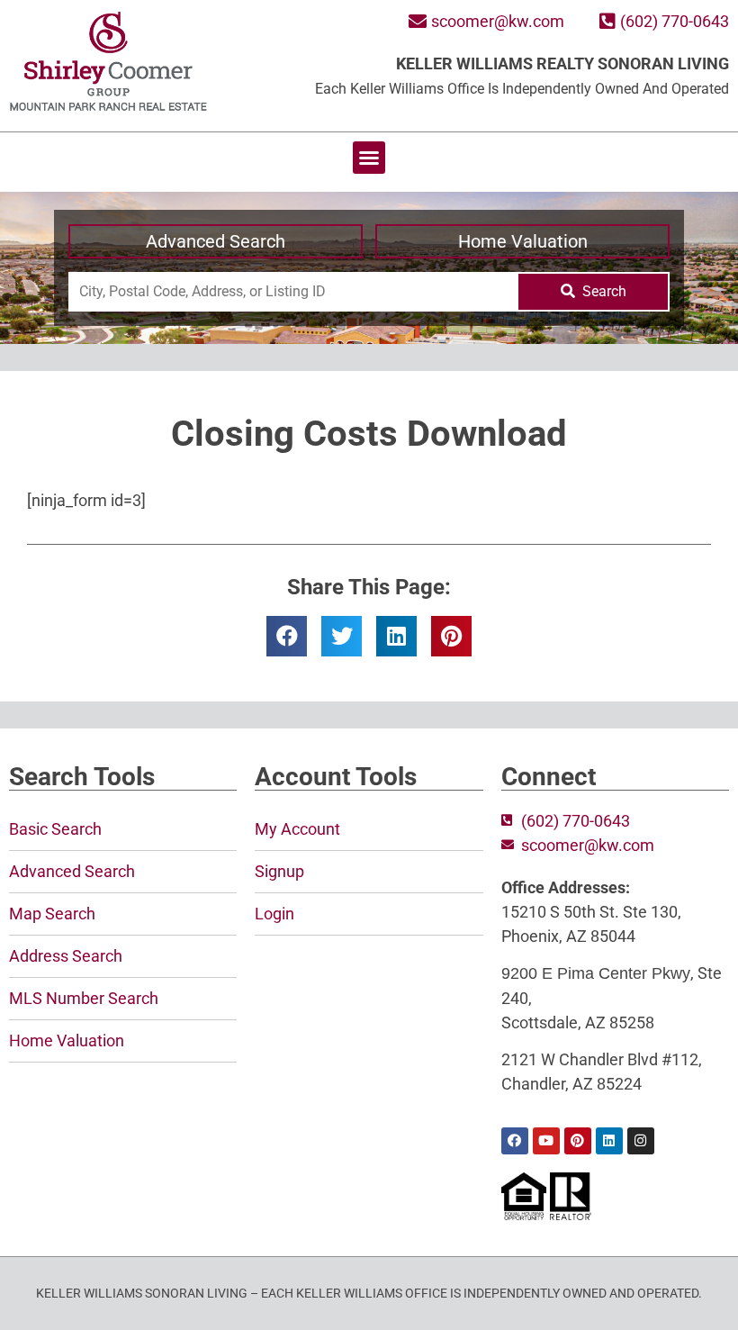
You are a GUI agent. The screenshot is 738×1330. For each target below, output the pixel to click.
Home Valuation (523, 241)
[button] (369, 157)
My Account (297, 828)
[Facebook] (514, 1140)
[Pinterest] (577, 1140)
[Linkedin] (609, 1140)
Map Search (52, 913)
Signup (279, 871)
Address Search (65, 955)
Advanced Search (215, 241)
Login (274, 913)
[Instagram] (640, 1140)
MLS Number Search (83, 998)
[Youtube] (546, 1140)
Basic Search (55, 828)
